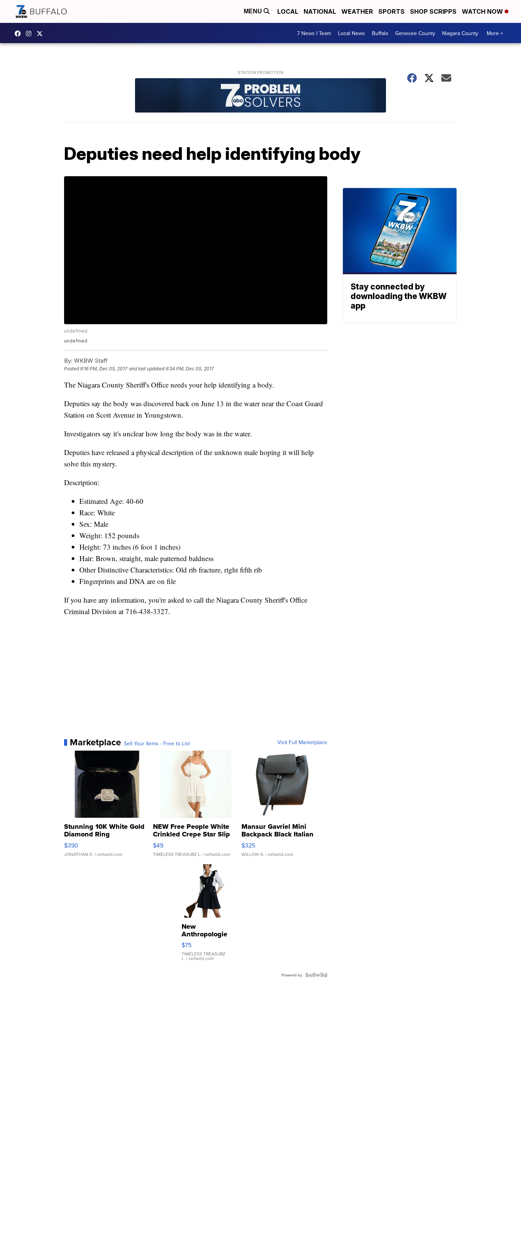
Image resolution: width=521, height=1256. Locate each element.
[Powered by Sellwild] (316, 975)
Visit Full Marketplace (302, 742)
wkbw (30, 34)
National (320, 11)
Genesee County (415, 33)
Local (287, 11)
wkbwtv (19, 34)
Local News (351, 33)
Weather (357, 11)
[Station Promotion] (260, 96)
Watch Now (483, 11)
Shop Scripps (433, 11)
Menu (254, 11)
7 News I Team (314, 33)
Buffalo (380, 33)
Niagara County (460, 33)
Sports (391, 11)
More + (495, 33)
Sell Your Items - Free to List (157, 743)
